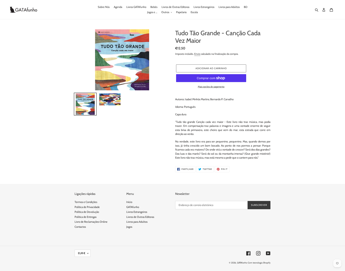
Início (129, 202)
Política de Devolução (87, 212)
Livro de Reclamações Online (91, 221)
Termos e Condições (86, 202)
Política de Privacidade (87, 207)
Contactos (80, 226)
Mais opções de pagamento (211, 86)
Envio (197, 53)
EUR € (81, 253)
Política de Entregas (85, 217)
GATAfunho (132, 207)
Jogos (129, 226)
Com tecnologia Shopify (259, 262)
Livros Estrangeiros (136, 212)
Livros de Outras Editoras (140, 217)
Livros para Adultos (137, 221)
